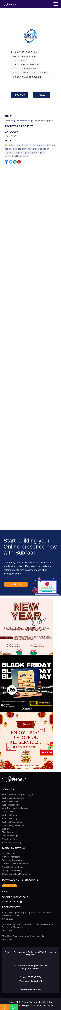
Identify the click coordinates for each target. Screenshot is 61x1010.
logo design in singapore (26, 64)
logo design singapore (24, 69)
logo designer (20, 73)
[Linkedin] (15, 162)
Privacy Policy (46, 1005)
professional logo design (26, 77)
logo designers (39, 73)
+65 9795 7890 (34, 977)
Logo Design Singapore (13, 825)
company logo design (24, 56)
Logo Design (10, 135)
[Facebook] (6, 162)
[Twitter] (10, 162)
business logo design (26, 52)
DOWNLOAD (9, 886)
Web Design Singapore (13, 798)
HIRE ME (16, 584)
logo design (18, 60)
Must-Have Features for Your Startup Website (23, 936)
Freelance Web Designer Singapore (19, 794)
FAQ (4, 891)
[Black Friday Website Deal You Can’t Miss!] (26, 683)
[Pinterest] (19, 162)
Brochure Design (10, 835)
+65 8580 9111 (35, 981)
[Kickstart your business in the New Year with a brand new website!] (26, 626)
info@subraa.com (33, 989)
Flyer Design (8, 832)
